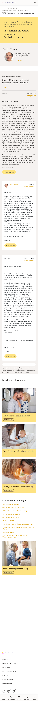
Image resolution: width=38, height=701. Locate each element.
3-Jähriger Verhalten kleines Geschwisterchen (18, 524)
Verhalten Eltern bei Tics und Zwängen (16, 511)
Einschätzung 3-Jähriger (11, 504)
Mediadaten (6, 667)
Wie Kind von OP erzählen (12, 514)
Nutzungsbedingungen (9, 671)
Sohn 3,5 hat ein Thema (11, 517)
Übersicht (7, 87)
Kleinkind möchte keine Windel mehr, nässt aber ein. (19, 528)
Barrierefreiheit (7, 684)
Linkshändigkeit (9, 532)
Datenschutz (6, 675)
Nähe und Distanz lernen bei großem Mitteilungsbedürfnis (15, 536)
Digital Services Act (8, 679)
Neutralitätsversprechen (9, 663)
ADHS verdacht (9, 521)
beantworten (10, 172)
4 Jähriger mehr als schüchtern (14, 507)
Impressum (5, 659)
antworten (11, 245)
